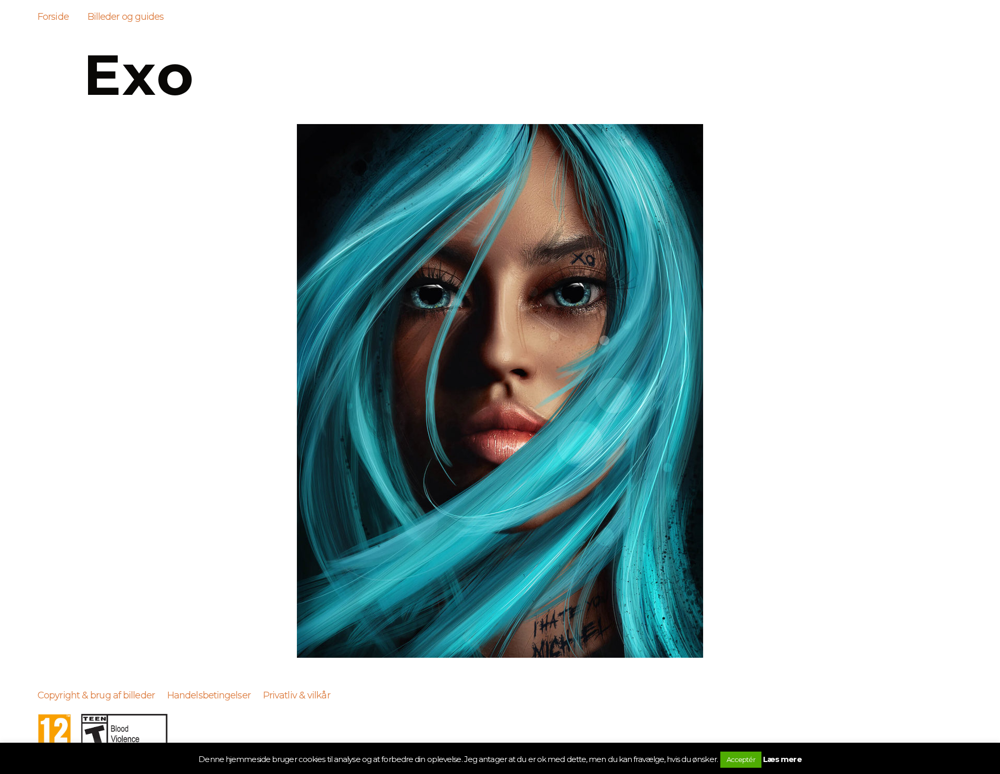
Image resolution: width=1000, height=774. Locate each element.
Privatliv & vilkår (296, 695)
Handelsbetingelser (209, 695)
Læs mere (782, 759)
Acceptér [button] (741, 759)
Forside (53, 16)
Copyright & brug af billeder (96, 695)
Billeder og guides (126, 16)
